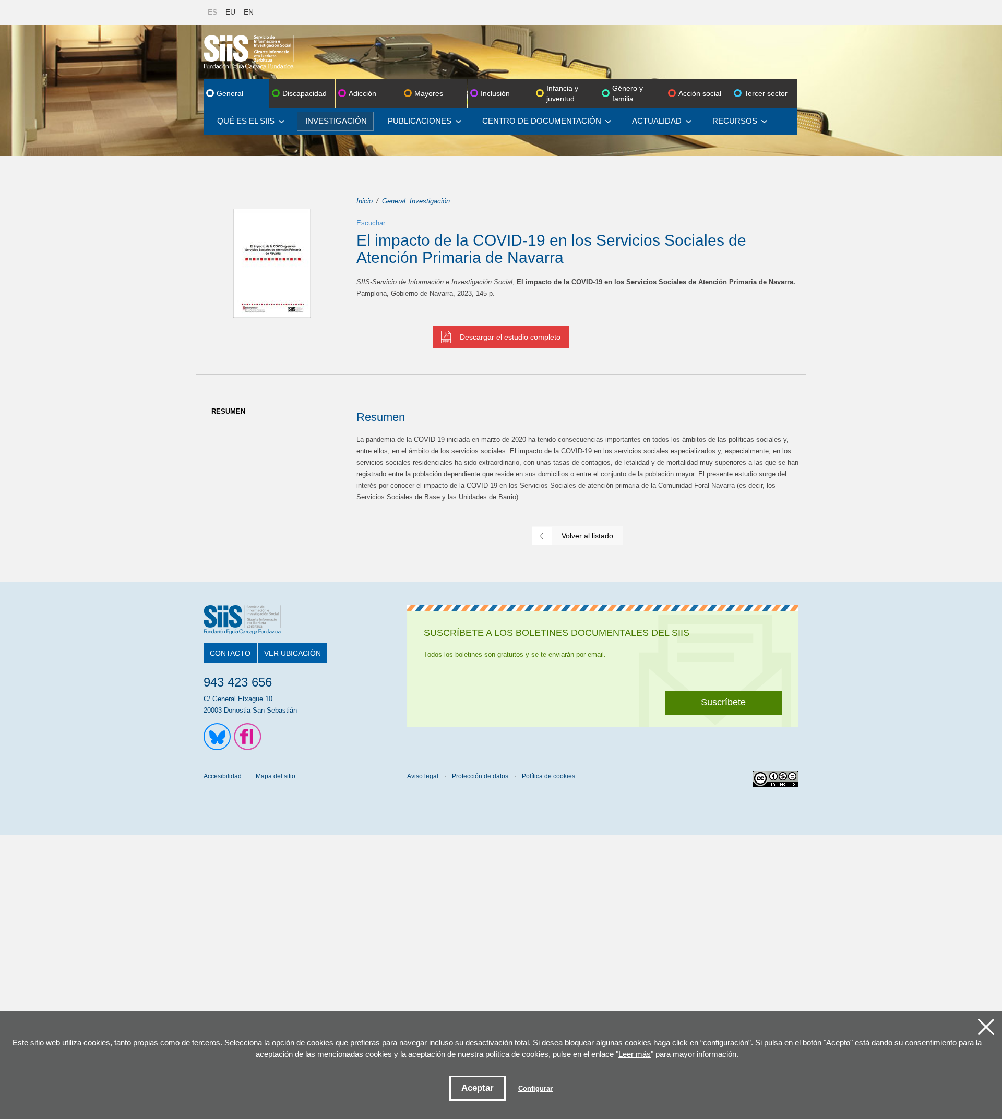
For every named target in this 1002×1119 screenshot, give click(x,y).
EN (249, 12)
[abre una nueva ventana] (217, 736)
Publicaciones (419, 120)
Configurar (535, 1088)
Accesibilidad (223, 776)
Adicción (362, 93)
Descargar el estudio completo (510, 337)
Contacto (230, 653)
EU (230, 12)
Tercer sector (766, 93)
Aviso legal (422, 776)
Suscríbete (723, 702)
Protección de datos (480, 776)
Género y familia (627, 93)
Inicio (364, 201)
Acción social (699, 93)
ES (212, 12)
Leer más (634, 1054)
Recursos (734, 120)
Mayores (428, 93)
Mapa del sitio (275, 776)
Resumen (228, 411)
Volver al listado (587, 536)
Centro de (541, 120)
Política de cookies (548, 776)
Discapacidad (304, 93)
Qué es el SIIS (246, 120)
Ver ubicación (292, 653)
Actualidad (657, 120)
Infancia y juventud (562, 93)
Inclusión (495, 93)
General (230, 93)
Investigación (336, 120)
